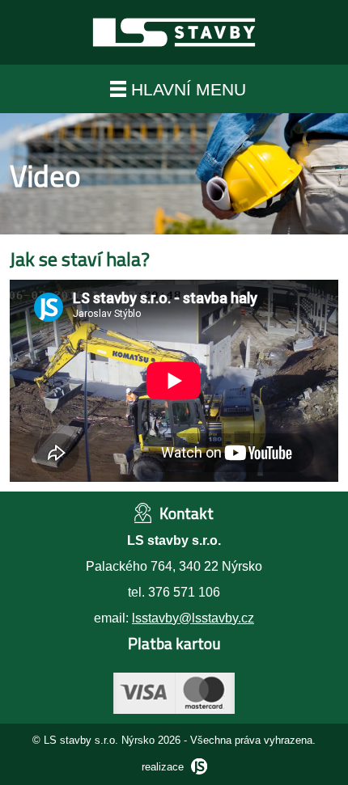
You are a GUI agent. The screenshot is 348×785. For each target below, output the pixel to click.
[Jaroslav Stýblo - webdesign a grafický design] (197, 767)
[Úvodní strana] (174, 60)
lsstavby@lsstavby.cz (193, 618)
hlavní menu (186, 89)
